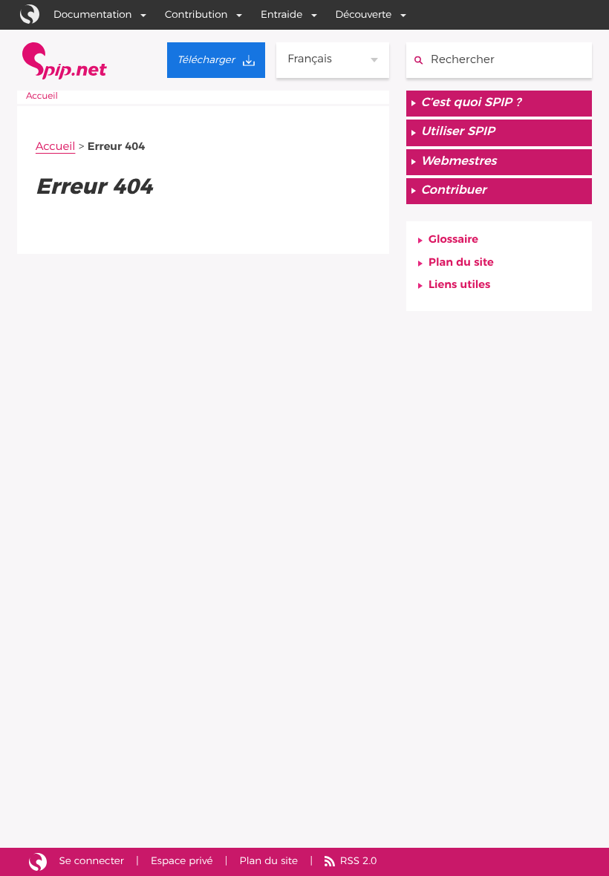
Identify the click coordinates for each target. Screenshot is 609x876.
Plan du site (461, 263)
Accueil (42, 96)
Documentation (92, 15)
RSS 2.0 (358, 861)
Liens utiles (459, 285)
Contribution (196, 15)
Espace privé (181, 861)
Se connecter (91, 861)
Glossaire (453, 240)
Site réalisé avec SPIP (38, 862)
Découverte (364, 15)
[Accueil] (64, 60)
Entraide (281, 15)
